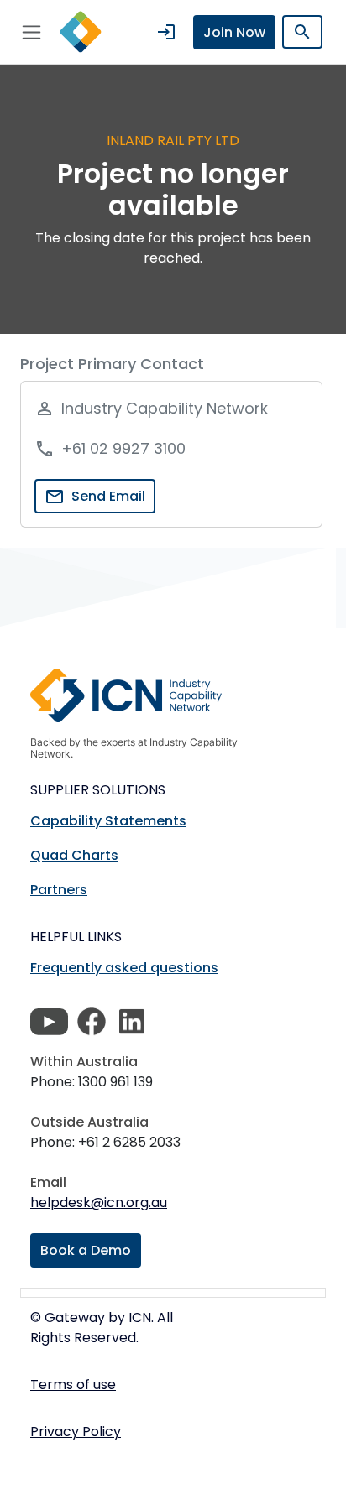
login (166, 32)
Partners (58, 889)
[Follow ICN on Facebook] (91, 1022)
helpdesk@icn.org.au (98, 1202)
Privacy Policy (75, 1431)
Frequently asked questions (124, 967)
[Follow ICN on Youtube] (49, 1021)
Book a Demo (85, 1250)
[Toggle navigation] (31, 32)
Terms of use (73, 1384)
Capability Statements (108, 820)
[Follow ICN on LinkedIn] (132, 1022)
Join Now (234, 32)
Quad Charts (74, 855)
